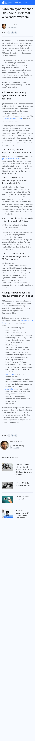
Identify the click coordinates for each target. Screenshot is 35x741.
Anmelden (5, 8)
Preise (25, 3)
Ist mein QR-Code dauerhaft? (23, 498)
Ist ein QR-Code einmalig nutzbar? (23, 484)
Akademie (17, 3)
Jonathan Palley (13, 25)
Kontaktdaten (7, 118)
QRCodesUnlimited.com (10, 159)
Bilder (20, 118)
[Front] (7, 3)
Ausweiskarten (10, 389)
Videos (14, 118)
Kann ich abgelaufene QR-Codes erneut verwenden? (23, 514)
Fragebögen (9, 374)
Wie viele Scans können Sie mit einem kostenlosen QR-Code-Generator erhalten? (24, 469)
